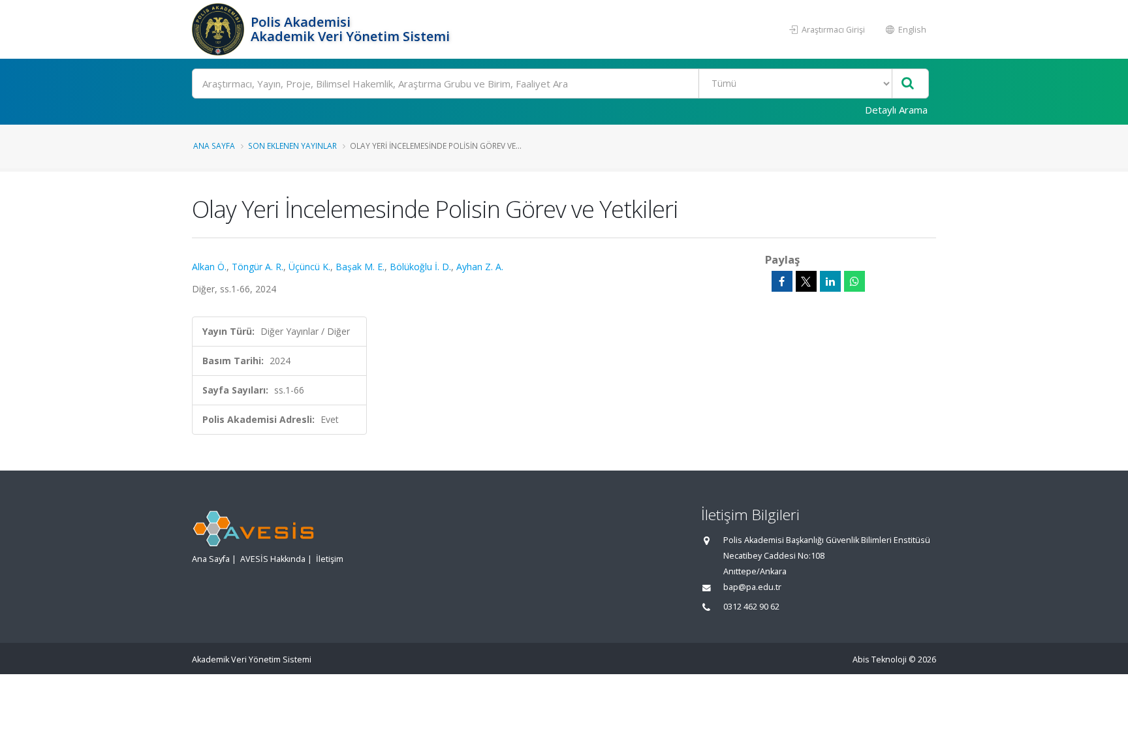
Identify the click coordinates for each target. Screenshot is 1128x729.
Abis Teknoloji (880, 659)
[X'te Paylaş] (806, 281)
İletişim (329, 559)
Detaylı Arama (896, 109)
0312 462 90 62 (751, 606)
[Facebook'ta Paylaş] (782, 281)
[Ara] (907, 84)
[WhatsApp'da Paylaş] (854, 281)
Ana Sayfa (214, 145)
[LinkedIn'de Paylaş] (830, 281)
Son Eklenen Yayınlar (292, 145)
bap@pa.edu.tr (752, 587)
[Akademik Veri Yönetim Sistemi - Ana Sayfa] (219, 29)
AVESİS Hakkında (273, 559)
